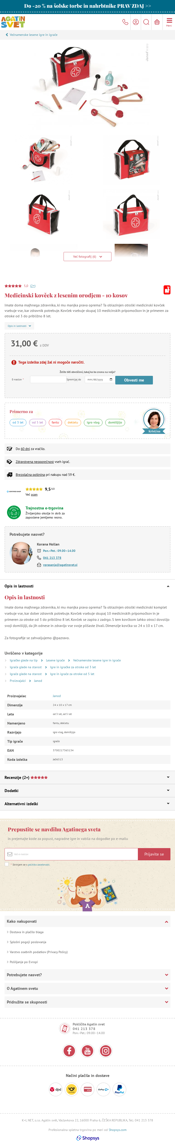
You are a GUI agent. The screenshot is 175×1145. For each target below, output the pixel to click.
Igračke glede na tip (24, 660)
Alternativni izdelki (21, 803)
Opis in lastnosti (19, 586)
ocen (34, 494)
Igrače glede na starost (26, 667)
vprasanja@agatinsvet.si (60, 565)
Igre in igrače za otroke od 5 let (72, 674)
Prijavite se (154, 854)
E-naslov (18, 379)
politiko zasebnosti (38, 864)
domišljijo (115, 422)
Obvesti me (134, 380)
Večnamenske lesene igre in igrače (33, 35)
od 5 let (37, 422)
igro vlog (93, 422)
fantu (55, 422)
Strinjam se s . (30, 864)
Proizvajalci (18, 681)
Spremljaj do (74, 379)
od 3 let (18, 422)
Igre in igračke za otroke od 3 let (73, 667)
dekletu (73, 422)
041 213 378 (52, 558)
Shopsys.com (117, 1130)
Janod (38, 681)
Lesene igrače (56, 660)
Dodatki (11, 790)
